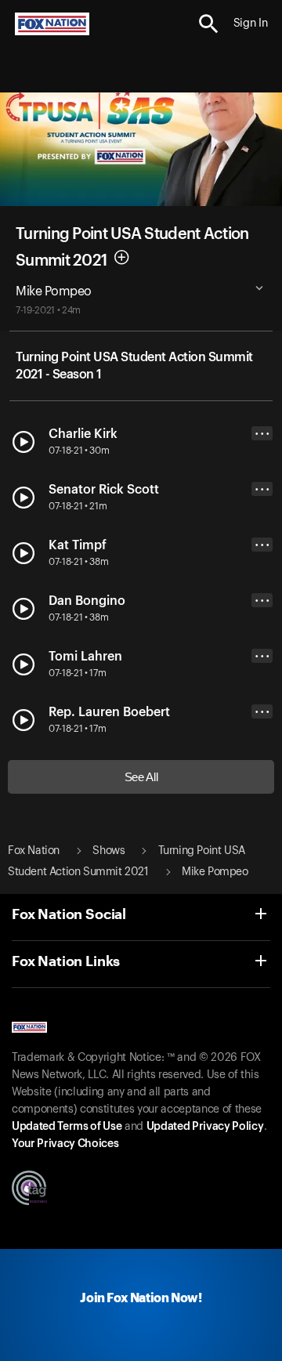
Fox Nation (34, 850)
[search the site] (209, 24)
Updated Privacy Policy (205, 1126)
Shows (108, 850)
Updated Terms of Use (66, 1126)
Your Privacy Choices (65, 1143)
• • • (262, 433)
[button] (209, 24)
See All (141, 777)
